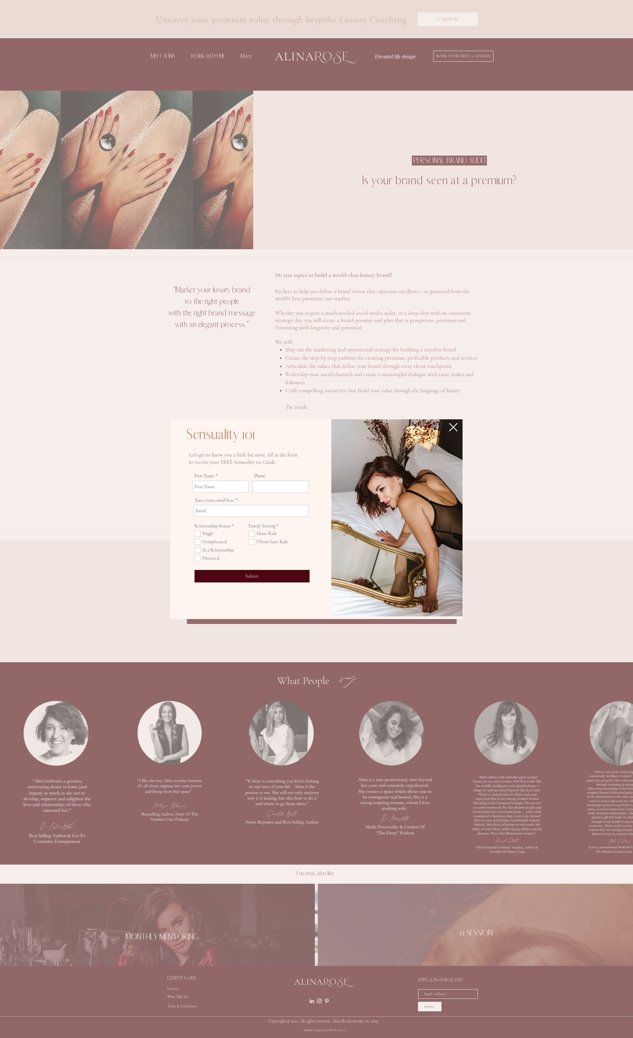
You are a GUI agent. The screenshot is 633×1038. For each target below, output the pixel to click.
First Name (204, 476)
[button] (453, 427)
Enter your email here (214, 500)
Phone (260, 476)
